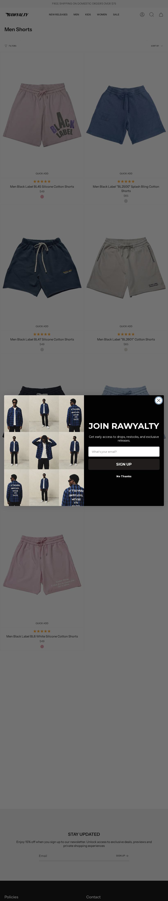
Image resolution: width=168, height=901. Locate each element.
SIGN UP (124, 464)
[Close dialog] (158, 400)
